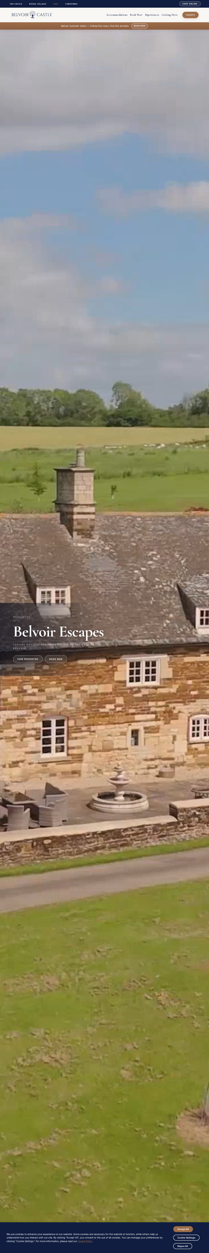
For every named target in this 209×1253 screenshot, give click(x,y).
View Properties (27, 659)
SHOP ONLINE (190, 3)
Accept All (183, 1229)
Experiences (152, 15)
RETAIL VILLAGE (37, 4)
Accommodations (116, 15)
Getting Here (170, 15)
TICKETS (190, 15)
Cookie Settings (186, 1237)
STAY (55, 4)
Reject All (182, 1246)
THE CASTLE (16, 4)
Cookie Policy (85, 1241)
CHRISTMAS (71, 4)
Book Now (136, 15)
